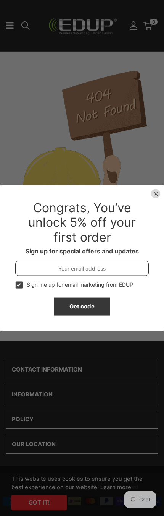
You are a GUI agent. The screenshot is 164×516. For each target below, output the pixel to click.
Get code (82, 306)
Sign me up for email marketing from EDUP (80, 284)
